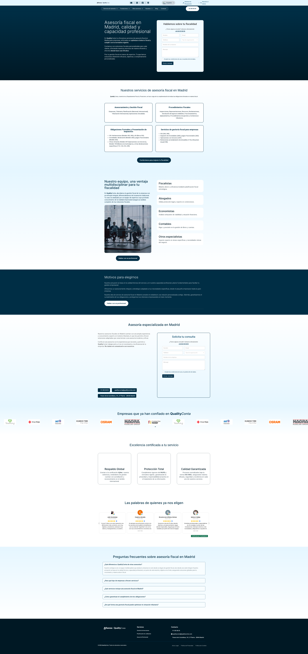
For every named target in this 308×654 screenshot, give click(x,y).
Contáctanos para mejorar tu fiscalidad (154, 160)
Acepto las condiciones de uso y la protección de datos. (180, 59)
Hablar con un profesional (127, 258)
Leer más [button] (112, 531)
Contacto (163, 8)
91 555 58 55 (192, 8)
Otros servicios (136, 8)
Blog (156, 8)
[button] (152, 426)
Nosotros (148, 8)
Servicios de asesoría (109, 8)
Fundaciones (124, 8)
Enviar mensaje (167, 63)
